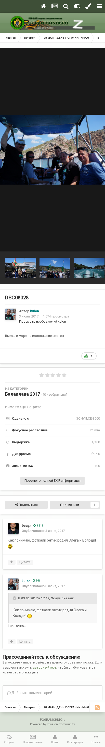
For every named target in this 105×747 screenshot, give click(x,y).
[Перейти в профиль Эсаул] (13, 528)
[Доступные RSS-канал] (97, 707)
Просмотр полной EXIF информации (52, 480)
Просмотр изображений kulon (42, 321)
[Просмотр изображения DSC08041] (55, 268)
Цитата (25, 562)
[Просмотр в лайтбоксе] (52, 150)
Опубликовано (43, 531)
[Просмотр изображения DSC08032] (89, 268)
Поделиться (28, 505)
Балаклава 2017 (22, 394)
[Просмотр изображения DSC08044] (20, 268)
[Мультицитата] (12, 562)
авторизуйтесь (44, 667)
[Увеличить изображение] (10, 546)
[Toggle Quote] (15, 598)
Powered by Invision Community (52, 724)
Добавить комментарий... (33, 693)
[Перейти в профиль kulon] (10, 314)
